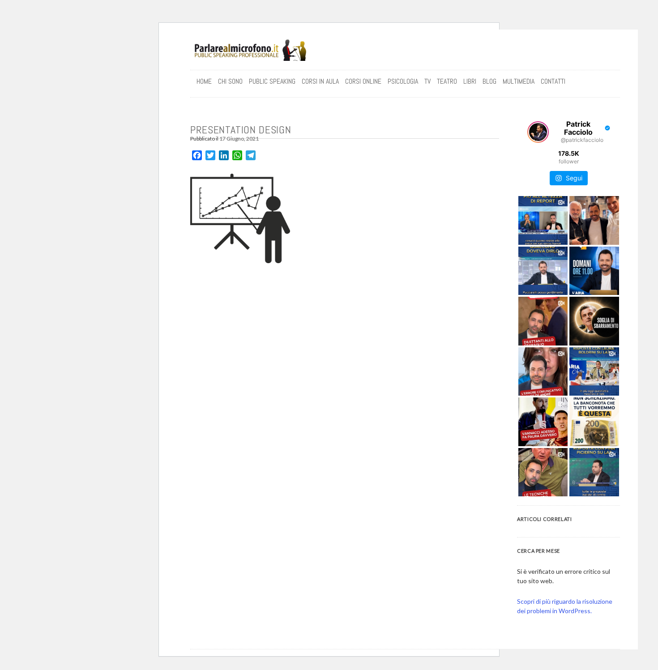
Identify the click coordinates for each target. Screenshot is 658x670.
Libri (469, 81)
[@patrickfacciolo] (538, 132)
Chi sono (230, 81)
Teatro (447, 81)
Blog (489, 81)
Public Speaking (272, 81)
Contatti (553, 81)
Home (204, 81)
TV (427, 81)
